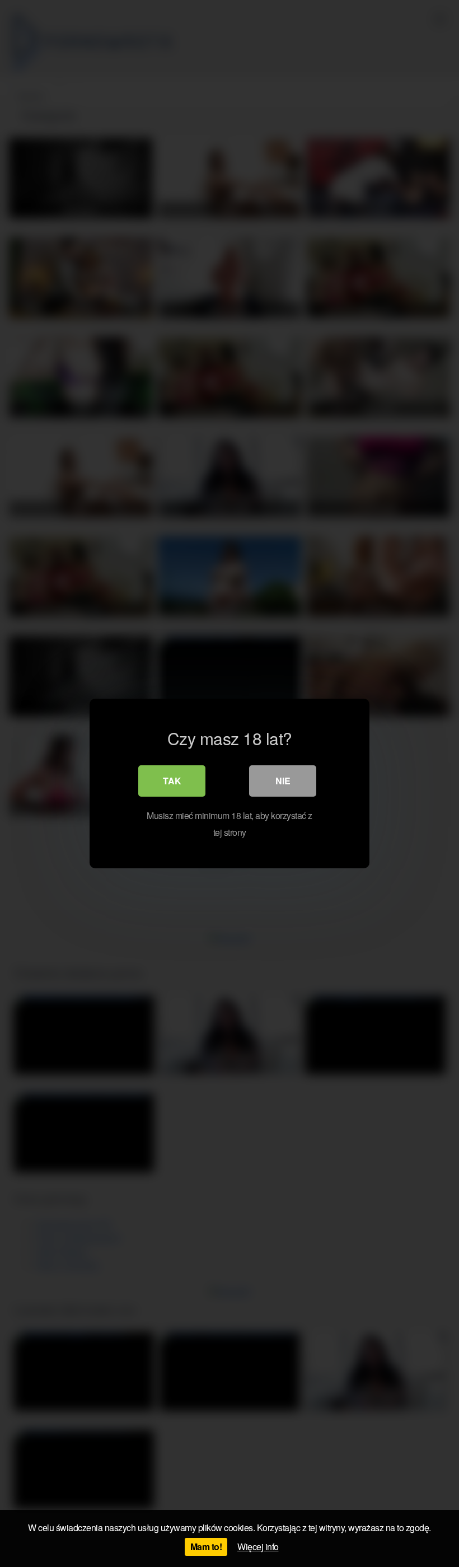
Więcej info (258, 1546)
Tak (172, 780)
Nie (283, 780)
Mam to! (206, 1546)
